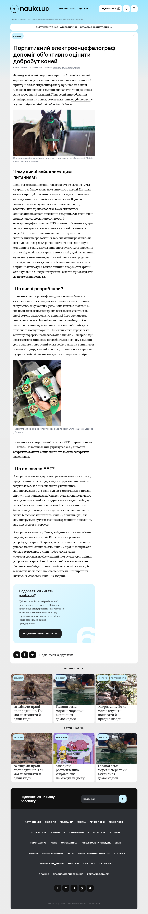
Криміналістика (52, 853)
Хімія (118, 843)
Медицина (66, 822)
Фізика (81, 822)
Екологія (99, 832)
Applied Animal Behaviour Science (66, 68)
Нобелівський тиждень (96, 843)
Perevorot (81, 903)
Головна (14, 19)
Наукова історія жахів (97, 863)
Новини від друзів (52, 863)
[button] (110, 8)
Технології (116, 822)
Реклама (119, 853)
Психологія (57, 832)
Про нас (44, 874)
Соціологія (38, 832)
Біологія (22, 19)
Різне (53, 843)
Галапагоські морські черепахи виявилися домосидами (70, 713)
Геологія (114, 832)
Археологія (97, 822)
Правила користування (68, 874)
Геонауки (32, 853)
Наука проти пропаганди (94, 853)
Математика (69, 843)
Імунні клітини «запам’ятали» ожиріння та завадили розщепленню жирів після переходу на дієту (70, 766)
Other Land (94, 903)
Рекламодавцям (98, 874)
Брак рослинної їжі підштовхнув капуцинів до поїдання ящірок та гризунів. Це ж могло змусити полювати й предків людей (113, 704)
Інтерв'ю (73, 863)
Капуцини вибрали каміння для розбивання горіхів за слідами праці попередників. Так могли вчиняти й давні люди (29, 706)
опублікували (80, 99)
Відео (70, 853)
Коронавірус (38, 843)
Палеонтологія (79, 832)
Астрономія (67, 9)
